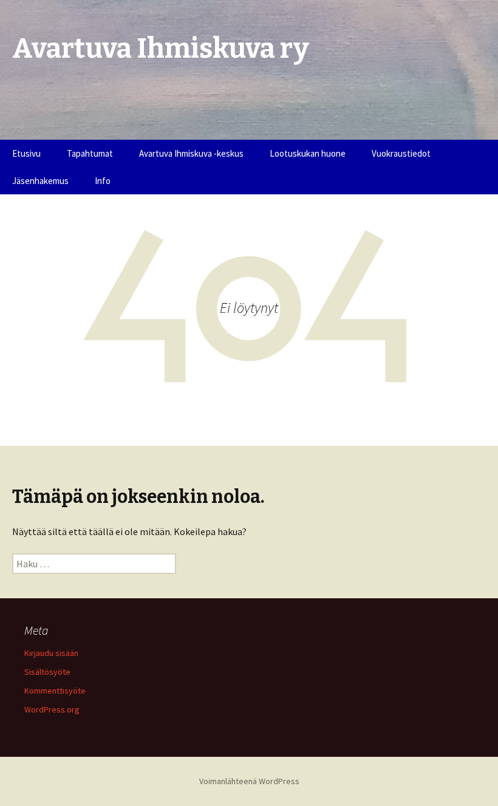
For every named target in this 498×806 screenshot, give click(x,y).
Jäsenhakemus (40, 180)
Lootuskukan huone (308, 153)
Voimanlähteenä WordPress (249, 781)
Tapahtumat (90, 153)
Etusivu (26, 153)
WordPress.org (52, 709)
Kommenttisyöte (55, 690)
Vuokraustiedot (401, 153)
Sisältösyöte (47, 671)
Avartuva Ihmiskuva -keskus (191, 153)
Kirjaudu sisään (51, 652)
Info (103, 180)
